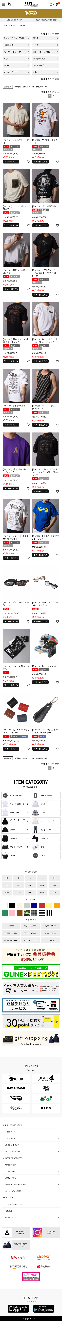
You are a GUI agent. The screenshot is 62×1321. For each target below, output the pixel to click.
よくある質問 (10, 1171)
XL (54, 878)
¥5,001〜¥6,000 (30, 933)
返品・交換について (12, 1151)
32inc (54, 885)
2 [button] (53, 96)
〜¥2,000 (10, 926)
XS (7, 878)
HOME (5, 25)
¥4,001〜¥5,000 (11, 933)
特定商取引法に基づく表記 (16, 1184)
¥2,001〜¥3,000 (30, 926)
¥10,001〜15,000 (30, 940)
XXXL (19, 885)
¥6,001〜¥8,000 (51, 933)
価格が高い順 (41, 86)
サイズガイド (10, 1138)
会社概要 (9, 1211)
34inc (7, 892)
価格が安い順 (28, 86)
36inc (19, 892)
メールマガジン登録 (13, 1191)
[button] (57, 96)
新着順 (18, 86)
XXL (7, 885)
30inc (42, 885)
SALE (13, 25)
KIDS (54, 892)
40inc (42, 892)
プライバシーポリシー (13, 1204)
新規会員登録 (10, 1164)
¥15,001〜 (51, 940)
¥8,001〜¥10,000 (10, 940)
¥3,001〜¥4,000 (51, 926)
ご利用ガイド (10, 1131)
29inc (30, 885)
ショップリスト (10, 1217)
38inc (30, 892)
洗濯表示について (12, 1145)
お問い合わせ (10, 1178)
